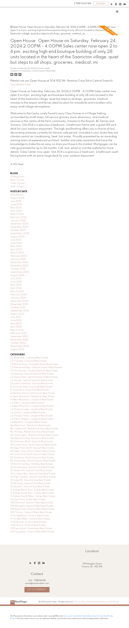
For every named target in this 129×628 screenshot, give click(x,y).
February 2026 (18, 217)
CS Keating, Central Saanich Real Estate (32, 374)
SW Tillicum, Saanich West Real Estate (31, 512)
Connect (100, 3)
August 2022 (17, 349)
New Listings (17, 180)
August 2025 (17, 237)
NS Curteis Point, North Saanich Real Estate (33, 445)
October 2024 (18, 269)
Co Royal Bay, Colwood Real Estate (29, 358)
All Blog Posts (17, 177)
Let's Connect (37, 589)
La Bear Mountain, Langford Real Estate (32, 406)
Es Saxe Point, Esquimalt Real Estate (29, 390)
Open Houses (17, 183)
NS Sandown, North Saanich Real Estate (32, 458)
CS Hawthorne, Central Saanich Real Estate (34, 371)
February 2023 (18, 333)
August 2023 (17, 314)
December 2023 (19, 301)
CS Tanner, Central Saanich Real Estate (31, 380)
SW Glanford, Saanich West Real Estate (31, 503)
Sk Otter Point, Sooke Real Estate (27, 499)
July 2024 (15, 278)
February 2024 (18, 294)
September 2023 (19, 311)
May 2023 (16, 324)
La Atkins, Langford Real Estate (27, 403)
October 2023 (18, 307)
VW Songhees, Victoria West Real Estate (32, 532)
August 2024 (17, 275)
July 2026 (15, 201)
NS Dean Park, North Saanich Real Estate (32, 448)
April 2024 (16, 288)
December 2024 (19, 262)
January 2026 (18, 221)
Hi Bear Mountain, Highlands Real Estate (32, 396)
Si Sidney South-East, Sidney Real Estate (32, 493)
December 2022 (19, 336)
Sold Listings (17, 186)
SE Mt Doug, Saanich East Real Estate (30, 483)
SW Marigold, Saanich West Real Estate (31, 506)
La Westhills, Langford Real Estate (28, 422)
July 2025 (15, 240)
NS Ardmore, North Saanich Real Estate (31, 441)
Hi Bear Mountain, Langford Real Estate (31, 400)
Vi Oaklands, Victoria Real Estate (28, 522)
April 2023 (16, 327)
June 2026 (16, 204)
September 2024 (19, 272)
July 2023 (15, 317)
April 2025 (16, 249)
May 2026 (16, 208)
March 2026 (17, 214)
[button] (111, 4)
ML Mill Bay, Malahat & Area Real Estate (32, 432)
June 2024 (16, 282)
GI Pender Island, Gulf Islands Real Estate (32, 393)
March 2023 (17, 330)
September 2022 (19, 346)
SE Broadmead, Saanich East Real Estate (32, 467)
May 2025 (16, 246)
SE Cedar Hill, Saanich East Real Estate (31, 470)
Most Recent (16, 195)
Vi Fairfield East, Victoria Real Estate (29, 516)
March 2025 (17, 253)
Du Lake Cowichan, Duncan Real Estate (31, 383)
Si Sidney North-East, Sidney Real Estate (32, 490)
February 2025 (18, 256)
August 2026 (17, 198)
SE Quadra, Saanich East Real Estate (30, 486)
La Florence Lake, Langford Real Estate (31, 409)
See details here (20, 84)
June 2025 (16, 243)
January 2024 (18, 298)
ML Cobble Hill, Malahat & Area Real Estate (34, 429)
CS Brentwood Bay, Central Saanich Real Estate (36, 367)
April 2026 (16, 211)
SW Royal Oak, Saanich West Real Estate (32, 509)
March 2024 (17, 291)
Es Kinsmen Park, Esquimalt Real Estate (31, 387)
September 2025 (19, 233)
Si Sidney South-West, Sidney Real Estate (32, 496)
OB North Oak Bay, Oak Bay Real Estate (31, 464)
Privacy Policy (80, 602)
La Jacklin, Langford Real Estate (27, 412)
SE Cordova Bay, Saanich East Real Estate (32, 474)
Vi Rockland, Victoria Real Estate (27, 525)
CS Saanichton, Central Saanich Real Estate (37, 71)
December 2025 (19, 224)
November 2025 (19, 227)
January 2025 (18, 259)
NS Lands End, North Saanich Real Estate (32, 454)
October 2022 (18, 343)
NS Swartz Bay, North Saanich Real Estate (32, 461)
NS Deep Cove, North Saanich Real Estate (32, 451)
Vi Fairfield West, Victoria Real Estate (30, 519)
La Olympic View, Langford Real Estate (31, 416)
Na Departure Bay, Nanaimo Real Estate (32, 438)
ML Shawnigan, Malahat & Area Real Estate (34, 435)
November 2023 (19, 304)
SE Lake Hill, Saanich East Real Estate (30, 480)
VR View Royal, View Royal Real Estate (31, 528)
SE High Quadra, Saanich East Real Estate (33, 477)
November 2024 (19, 266)
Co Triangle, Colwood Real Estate (28, 361)
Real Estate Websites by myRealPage (103, 602)
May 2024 (16, 285)
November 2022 (19, 340)
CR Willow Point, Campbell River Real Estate (34, 364)
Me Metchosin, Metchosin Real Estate (30, 425)
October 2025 (18, 230)
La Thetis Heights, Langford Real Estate (31, 419)
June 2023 (16, 320)
